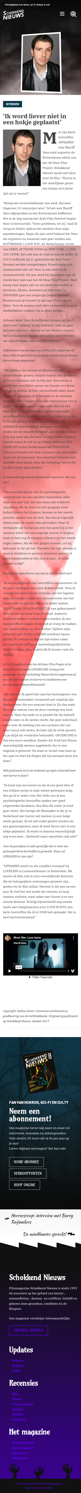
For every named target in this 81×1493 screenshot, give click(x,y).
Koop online (24, 1185)
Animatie (19, 1419)
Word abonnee (26, 1162)
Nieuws (17, 1360)
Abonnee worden (28, 1330)
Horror (17, 1399)
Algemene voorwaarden (39, 1487)
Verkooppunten (28, 1173)
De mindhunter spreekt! (44, 1234)
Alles (15, 1394)
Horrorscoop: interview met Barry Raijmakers (42, 1218)
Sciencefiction (22, 1404)
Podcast (18, 1365)
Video (16, 1370)
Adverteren (20, 1458)
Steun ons (19, 1453)
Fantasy (18, 1409)
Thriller (18, 1414)
